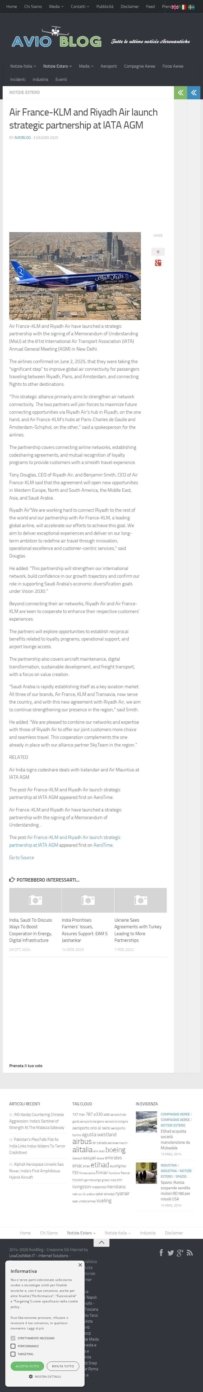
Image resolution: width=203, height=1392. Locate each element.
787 (89, 1114)
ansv (102, 1151)
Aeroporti (109, 66)
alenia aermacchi (117, 1143)
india (113, 1180)
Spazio (181, 1176)
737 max (78, 1114)
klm (119, 1180)
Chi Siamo (33, 6)
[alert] (45, 1324)
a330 (98, 1114)
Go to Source (21, 857)
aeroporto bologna (116, 1121)
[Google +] (180, 1253)
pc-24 (82, 1194)
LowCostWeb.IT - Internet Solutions (38, 1255)
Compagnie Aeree (139, 66)
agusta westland (99, 1135)
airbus (82, 1141)
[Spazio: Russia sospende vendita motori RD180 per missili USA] (146, 1173)
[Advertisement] (88, 182)
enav (86, 1166)
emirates (113, 1157)
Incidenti (17, 79)
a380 (107, 1114)
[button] (13, 1338)
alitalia (82, 1149)
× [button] (80, 1265)
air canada (100, 1143)
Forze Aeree (173, 66)
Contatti (78, 6)
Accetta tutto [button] (27, 1366)
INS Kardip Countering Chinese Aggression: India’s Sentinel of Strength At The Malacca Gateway (36, 1121)
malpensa (99, 1187)
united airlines (87, 1201)
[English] (175, 7)
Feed (150, 6)
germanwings (92, 1180)
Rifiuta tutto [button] (63, 1366)
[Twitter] (170, 1253)
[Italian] (183, 7)
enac (77, 1166)
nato (75, 1194)
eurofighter (118, 1166)
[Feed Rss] (189, 1253)
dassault (77, 1158)
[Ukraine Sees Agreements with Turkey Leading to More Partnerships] (140, 900)
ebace (100, 1158)
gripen (106, 1180)
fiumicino (114, 1173)
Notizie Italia (21, 66)
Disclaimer (130, 6)
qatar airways (105, 1194)
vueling (104, 1200)
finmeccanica (87, 1173)
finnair (102, 1172)
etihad (100, 1165)
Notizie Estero (55, 66)
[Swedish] (191, 7)
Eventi (61, 79)
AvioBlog (23, 137)
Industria (40, 79)
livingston (81, 1186)
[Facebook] (161, 1253)
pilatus (91, 1194)
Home (11, 6)
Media (54, 6)
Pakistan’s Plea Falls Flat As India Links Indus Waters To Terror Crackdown (37, 1146)
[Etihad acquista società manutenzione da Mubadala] (146, 1122)
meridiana (116, 1186)
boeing (115, 1150)
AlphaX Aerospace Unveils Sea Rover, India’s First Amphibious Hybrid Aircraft (36, 1171)
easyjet (89, 1157)
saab (75, 1201)
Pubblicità (104, 6)
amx (95, 1151)
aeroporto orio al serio (91, 1127)
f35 (75, 1172)
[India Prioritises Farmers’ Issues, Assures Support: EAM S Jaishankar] (88, 900)
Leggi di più (35, 1328)
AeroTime (103, 845)
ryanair (123, 1193)
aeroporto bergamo (92, 1121)
